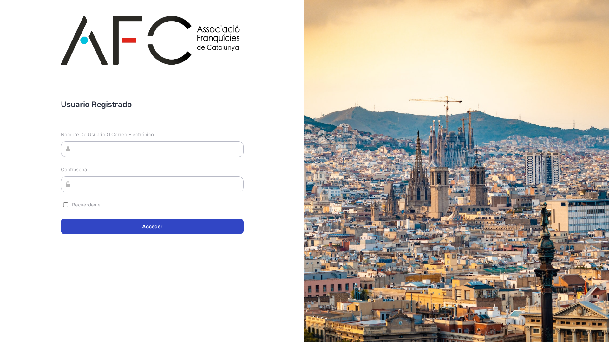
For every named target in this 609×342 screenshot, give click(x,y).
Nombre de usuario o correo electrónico (107, 134)
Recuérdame (86, 205)
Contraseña (74, 170)
